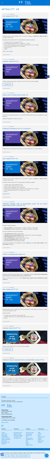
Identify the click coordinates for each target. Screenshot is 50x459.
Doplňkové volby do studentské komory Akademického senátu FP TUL (23, 360)
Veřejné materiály (6, 193)
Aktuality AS (12, 14)
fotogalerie (4, 443)
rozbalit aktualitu (6, 54)
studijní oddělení (5, 436)
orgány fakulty (4, 435)
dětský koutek (40, 440)
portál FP (39, 434)
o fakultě (3, 432)
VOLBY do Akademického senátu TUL (14, 254)
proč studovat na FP (18, 436)
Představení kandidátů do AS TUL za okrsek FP (17, 128)
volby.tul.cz (5, 116)
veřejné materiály (9, 51)
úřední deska (4, 440)
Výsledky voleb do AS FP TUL (12, 328)
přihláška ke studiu (17, 434)
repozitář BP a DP (29, 439)
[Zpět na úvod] (25, 3)
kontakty (39, 439)
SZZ (27, 436)
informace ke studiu (30, 432)
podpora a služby (29, 445)
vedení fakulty (4, 434)
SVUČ (27, 442)
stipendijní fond (29, 435)
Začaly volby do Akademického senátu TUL (15, 95)
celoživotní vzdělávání (18, 435)
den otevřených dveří (18, 432)
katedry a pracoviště (6, 438)
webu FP (20, 118)
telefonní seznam (41, 436)
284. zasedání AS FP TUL (10, 16)
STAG (39, 432)
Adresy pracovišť (5, 422)
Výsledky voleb (7, 84)
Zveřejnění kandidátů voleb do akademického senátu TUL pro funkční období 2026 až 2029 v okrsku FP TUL (25, 204)
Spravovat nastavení (23, 455)
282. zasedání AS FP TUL (10, 289)
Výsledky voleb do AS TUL (11, 61)
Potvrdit (4, 455)
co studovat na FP (17, 438)
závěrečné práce (29, 438)
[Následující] (30, 390)
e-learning (40, 442)
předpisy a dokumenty (6, 439)
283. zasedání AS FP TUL (10, 158)
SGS (27, 440)
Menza (39, 435)
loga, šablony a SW (5, 442)
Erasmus (27, 443)
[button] (2, 3)
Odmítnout (13, 455)
